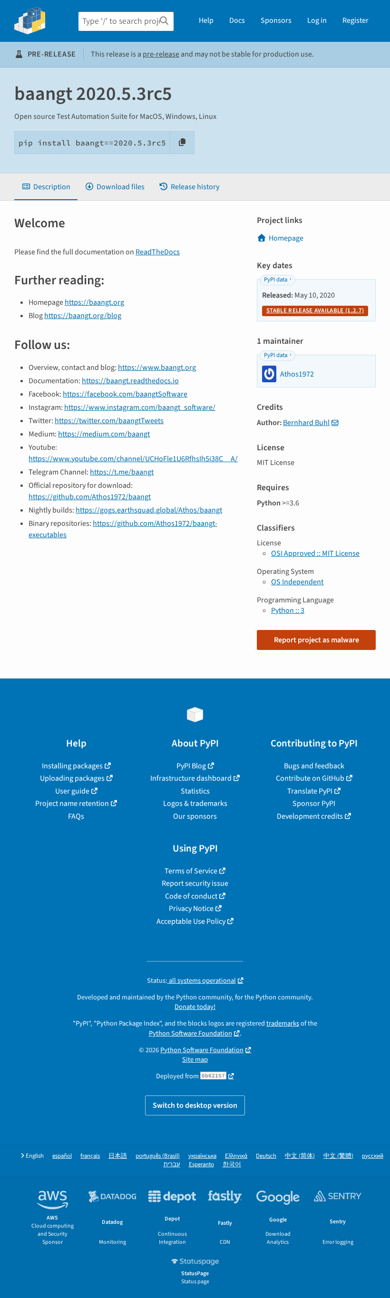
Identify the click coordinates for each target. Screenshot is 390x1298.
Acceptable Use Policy (190, 921)
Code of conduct (191, 896)
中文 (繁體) (338, 1156)
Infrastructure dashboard (191, 778)
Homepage (286, 238)
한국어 (232, 1165)
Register (355, 20)
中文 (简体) (300, 1156)
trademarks (282, 1023)
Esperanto (201, 1165)
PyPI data (275, 279)
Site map (195, 1060)
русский (372, 1156)
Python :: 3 (287, 610)
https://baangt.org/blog (82, 315)
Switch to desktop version (195, 1105)
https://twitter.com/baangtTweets (109, 421)
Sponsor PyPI (313, 803)
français (90, 1156)
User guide (72, 791)
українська (202, 1156)
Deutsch (266, 1156)
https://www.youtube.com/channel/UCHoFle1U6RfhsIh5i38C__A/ (133, 459)
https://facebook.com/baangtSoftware (125, 394)
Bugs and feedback (314, 766)
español (62, 1156)
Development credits (310, 816)
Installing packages (72, 766)
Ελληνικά (236, 1156)
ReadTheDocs (158, 252)
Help (206, 20)
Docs (237, 20)
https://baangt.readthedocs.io (130, 381)
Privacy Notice (191, 908)
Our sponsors (195, 816)
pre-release (161, 54)
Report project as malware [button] (316, 640)
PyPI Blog (191, 766)
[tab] (46, 187)
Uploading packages (72, 778)
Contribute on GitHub (310, 778)
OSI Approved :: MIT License (315, 553)
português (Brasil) (158, 1156)
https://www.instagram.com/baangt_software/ (139, 407)
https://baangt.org (94, 302)
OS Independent (297, 582)
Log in (317, 20)
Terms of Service (191, 871)
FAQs (76, 816)
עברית (172, 1165)
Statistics (195, 791)
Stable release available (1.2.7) (315, 310)
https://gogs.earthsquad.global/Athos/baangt (149, 510)
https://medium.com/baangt (104, 434)
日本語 (117, 1156)
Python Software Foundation (190, 1033)
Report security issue (195, 883)
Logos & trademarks (195, 803)
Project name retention (72, 803)
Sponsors (276, 20)
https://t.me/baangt (122, 472)
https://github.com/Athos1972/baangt (90, 497)
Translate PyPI (309, 791)
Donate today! (195, 1007)
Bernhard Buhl (306, 422)
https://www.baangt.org (157, 367)
